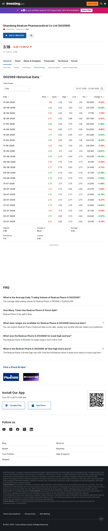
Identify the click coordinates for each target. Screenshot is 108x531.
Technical (63, 61)
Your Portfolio (8, 454)
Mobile (5, 448)
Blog (4, 443)
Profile (16, 67)
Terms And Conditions (11, 514)
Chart (18, 61)
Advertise (60, 448)
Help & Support (62, 454)
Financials (49, 61)
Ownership (26, 67)
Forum (74, 61)
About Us (60, 443)
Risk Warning (45, 514)
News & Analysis (32, 61)
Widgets (5, 459)
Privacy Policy (30, 514)
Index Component (70, 67)
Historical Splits (54, 67)
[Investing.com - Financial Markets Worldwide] (15, 3)
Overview (7, 67)
